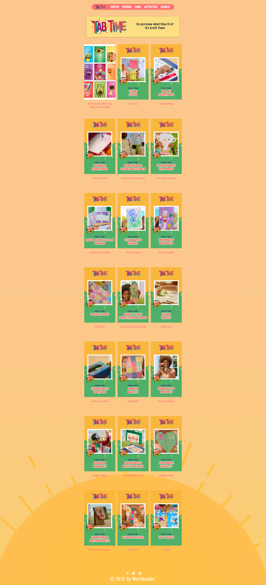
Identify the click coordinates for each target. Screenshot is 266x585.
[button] (151, 7)
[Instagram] (133, 573)
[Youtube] (140, 573)
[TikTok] (127, 573)
